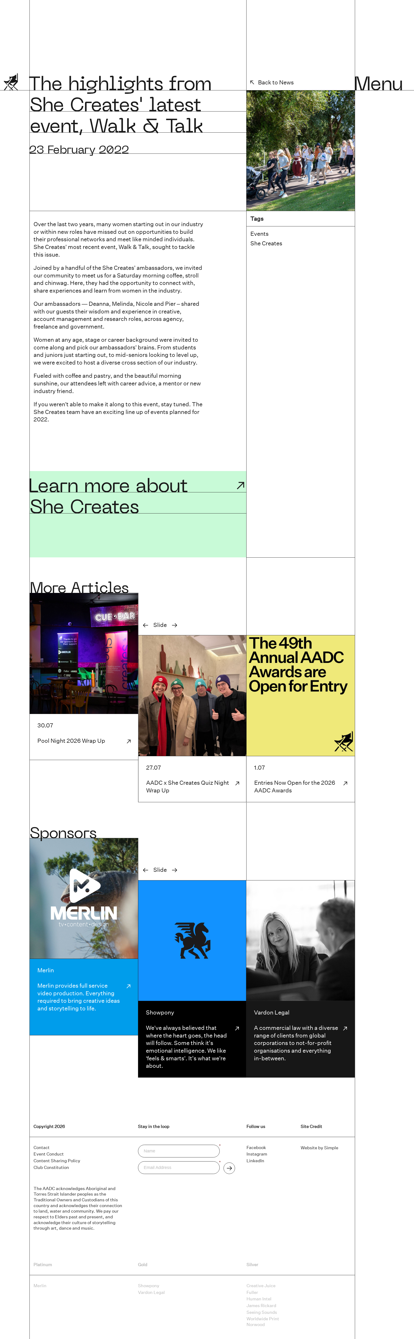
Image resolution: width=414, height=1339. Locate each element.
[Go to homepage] (16, 85)
